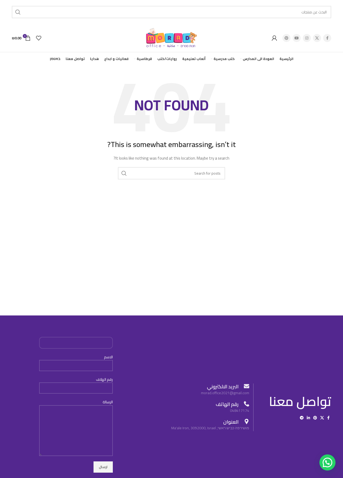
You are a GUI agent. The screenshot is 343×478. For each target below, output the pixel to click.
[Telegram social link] (301, 417)
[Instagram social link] (307, 38)
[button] (327, 462)
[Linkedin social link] (308, 417)
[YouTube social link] (297, 38)
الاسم (108, 357)
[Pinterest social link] (286, 38)
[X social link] (317, 38)
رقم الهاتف (104, 380)
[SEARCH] (18, 12)
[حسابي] (274, 38)
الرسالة (108, 402)
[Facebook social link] (327, 38)
